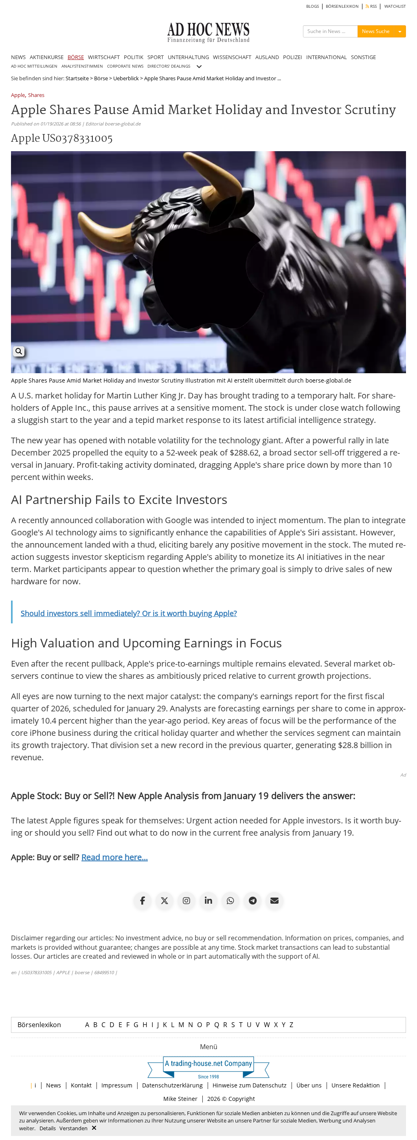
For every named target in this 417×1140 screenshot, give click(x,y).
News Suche (376, 31)
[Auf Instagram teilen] (186, 901)
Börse (101, 78)
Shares (36, 95)
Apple (18, 95)
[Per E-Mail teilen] (274, 901)
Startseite (77, 78)
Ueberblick (126, 78)
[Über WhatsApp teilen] (230, 901)
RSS (373, 6)
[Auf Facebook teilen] (142, 901)
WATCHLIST (395, 6)
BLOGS (312, 6)
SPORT (155, 57)
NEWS (18, 57)
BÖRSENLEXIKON (342, 6)
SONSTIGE (363, 57)
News (53, 1085)
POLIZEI (292, 57)
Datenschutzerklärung (172, 1085)
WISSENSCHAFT (232, 57)
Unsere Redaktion (355, 1085)
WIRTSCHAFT (104, 57)
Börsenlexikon (39, 1024)
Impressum (116, 1085)
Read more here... (114, 857)
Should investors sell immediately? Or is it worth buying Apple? (129, 613)
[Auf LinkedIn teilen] (208, 901)
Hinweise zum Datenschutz (250, 1085)
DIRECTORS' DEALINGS (168, 66)
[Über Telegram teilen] (252, 901)
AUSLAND (267, 57)
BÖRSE (76, 57)
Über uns (309, 1085)
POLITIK (133, 57)
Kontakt (81, 1085)
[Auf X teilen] (164, 901)
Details (48, 1128)
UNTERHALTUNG (188, 57)
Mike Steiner (180, 1099)
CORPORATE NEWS (125, 66)
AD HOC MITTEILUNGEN (34, 66)
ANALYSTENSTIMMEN (82, 66)
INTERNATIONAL (326, 57)
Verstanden (73, 1128)
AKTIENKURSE (47, 57)
